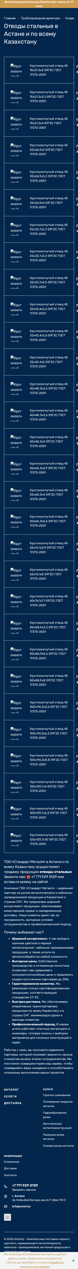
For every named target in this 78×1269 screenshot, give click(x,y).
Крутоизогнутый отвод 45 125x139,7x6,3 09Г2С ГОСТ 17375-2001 (49, 813)
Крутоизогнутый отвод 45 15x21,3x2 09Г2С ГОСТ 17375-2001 (49, 70)
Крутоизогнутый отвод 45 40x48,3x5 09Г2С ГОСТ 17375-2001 (49, 441)
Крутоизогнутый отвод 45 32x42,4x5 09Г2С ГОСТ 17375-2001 (49, 362)
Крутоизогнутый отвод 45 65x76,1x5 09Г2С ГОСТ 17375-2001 (49, 574)
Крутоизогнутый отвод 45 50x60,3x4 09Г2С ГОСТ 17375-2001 (49, 494)
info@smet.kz (21, 1206)
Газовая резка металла (58, 1145)
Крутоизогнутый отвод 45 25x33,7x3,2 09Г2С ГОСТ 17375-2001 (49, 255)
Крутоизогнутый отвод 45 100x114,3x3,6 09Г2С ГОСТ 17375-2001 (49, 707)
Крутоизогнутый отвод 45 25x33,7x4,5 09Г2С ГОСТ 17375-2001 (49, 282)
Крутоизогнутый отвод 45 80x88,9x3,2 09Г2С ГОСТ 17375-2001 (49, 627)
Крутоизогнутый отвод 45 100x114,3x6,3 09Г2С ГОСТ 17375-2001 (49, 733)
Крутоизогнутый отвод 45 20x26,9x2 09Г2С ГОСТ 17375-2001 (49, 149)
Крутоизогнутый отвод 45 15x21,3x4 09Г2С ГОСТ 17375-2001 (49, 123)
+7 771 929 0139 (25, 1185)
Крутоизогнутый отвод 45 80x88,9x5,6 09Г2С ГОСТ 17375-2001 (49, 654)
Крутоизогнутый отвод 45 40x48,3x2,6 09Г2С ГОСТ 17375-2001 (49, 388)
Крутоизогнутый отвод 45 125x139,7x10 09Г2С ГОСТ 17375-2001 (49, 839)
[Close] (72, 1260)
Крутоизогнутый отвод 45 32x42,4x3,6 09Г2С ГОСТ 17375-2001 (49, 335)
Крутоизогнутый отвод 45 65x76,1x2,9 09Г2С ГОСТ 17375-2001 (49, 547)
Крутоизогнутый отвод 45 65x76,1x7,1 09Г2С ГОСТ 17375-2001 (49, 600)
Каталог (11, 1089)
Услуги (10, 1096)
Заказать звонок (24, 1190)
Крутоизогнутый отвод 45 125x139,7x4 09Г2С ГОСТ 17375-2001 (49, 786)
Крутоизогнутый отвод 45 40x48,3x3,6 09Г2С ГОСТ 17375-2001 (49, 415)
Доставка (13, 1103)
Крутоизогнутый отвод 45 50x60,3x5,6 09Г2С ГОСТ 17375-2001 (49, 521)
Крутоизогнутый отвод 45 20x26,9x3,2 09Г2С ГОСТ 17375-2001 (49, 176)
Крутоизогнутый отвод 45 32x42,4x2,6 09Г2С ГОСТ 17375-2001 (49, 309)
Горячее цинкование (57, 1095)
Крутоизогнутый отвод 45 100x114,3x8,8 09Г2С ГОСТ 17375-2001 (49, 760)
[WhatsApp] (7, 1217)
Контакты (10, 1175)
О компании (11, 1161)
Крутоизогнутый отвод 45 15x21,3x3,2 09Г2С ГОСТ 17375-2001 (49, 96)
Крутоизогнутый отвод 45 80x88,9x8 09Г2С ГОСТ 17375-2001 (49, 680)
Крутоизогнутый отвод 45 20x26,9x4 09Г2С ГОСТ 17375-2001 (49, 202)
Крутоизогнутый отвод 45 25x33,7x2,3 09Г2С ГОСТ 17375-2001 (49, 229)
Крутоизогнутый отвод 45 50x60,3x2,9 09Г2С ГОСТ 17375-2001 (49, 468)
